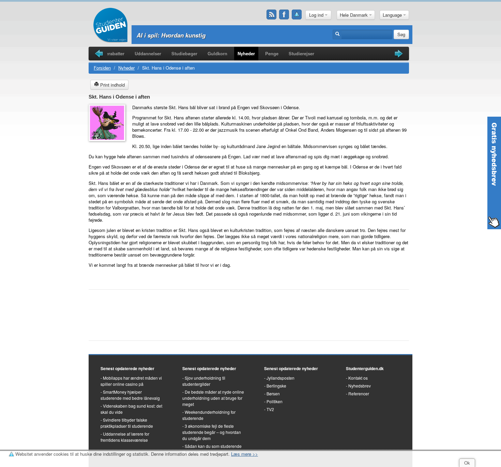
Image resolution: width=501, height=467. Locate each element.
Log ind (317, 15)
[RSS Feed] (272, 15)
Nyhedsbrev (359, 386)
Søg (401, 34)
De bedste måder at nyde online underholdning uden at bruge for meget (213, 398)
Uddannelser (148, 53)
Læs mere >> (244, 454)
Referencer (358, 393)
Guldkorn (217, 53)
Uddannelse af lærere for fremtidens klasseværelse (125, 437)
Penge (271, 53)
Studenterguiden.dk (365, 368)
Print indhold (112, 85)
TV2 (270, 409)
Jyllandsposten (280, 378)
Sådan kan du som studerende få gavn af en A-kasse (212, 449)
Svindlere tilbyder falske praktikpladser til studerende (127, 423)
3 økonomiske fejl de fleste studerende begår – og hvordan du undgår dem (211, 432)
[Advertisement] (249, 311)
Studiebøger (184, 53)
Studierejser (301, 53)
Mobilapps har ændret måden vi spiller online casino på (131, 381)
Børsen (273, 393)
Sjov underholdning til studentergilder (203, 381)
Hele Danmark (354, 15)
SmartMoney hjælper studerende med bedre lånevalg (130, 395)
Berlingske (276, 386)
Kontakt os (358, 378)
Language (393, 15)
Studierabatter (109, 53)
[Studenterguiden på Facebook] (284, 15)
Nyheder (246, 53)
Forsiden (102, 67)
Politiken (275, 401)
